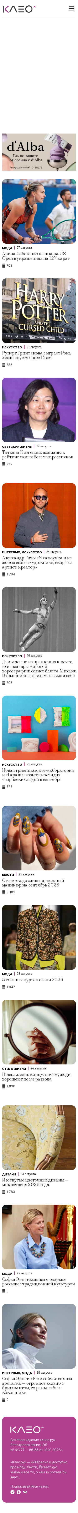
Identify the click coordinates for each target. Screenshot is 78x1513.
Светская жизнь (17, 447)
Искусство (12, 347)
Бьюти (8, 875)
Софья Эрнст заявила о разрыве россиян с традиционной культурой (38, 1282)
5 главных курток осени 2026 (32, 980)
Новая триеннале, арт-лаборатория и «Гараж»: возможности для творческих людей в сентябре (38, 775)
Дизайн (9, 1174)
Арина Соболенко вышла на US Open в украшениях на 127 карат (36, 256)
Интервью (11, 552)
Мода (7, 248)
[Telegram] (12, 1492)
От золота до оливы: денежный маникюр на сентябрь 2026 (33, 883)
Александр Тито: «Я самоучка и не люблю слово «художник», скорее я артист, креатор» (37, 562)
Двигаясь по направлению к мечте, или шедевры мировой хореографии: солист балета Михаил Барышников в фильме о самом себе (39, 668)
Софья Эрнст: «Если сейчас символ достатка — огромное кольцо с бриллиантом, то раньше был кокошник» (37, 1385)
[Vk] (25, 1492)
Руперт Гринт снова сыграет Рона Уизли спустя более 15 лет (36, 355)
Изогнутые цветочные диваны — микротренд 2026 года (35, 1182)
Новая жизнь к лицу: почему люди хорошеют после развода (36, 1077)
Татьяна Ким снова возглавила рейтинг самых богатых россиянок (37, 455)
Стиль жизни (14, 1069)
